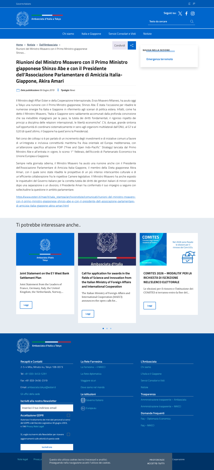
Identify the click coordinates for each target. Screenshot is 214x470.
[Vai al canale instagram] (192, 13)
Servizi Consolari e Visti (153, 380)
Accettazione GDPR (32, 415)
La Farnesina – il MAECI (93, 367)
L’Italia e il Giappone (151, 374)
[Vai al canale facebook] (186, 13)
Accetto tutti (156, 463)
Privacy (29, 426)
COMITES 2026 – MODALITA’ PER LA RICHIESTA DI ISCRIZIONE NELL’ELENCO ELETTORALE (168, 277)
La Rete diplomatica (91, 374)
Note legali (23, 459)
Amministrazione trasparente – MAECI (161, 406)
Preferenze (157, 460)
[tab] (103, 328)
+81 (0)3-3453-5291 (35, 374)
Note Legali (39, 426)
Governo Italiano (23, 3)
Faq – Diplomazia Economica (155, 418)
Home (19, 45)
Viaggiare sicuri (88, 380)
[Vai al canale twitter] (179, 13)
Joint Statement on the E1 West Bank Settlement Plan (44, 275)
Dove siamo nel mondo (92, 387)
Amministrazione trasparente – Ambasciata (163, 399)
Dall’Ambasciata (48, 45)
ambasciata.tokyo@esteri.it (41, 387)
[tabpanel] (45, 279)
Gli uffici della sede (30, 394)
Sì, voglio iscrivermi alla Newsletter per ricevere (42, 434)
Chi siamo (146, 367)
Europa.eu (90, 408)
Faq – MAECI (147, 425)
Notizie (31, 45)
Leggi (28, 305)
